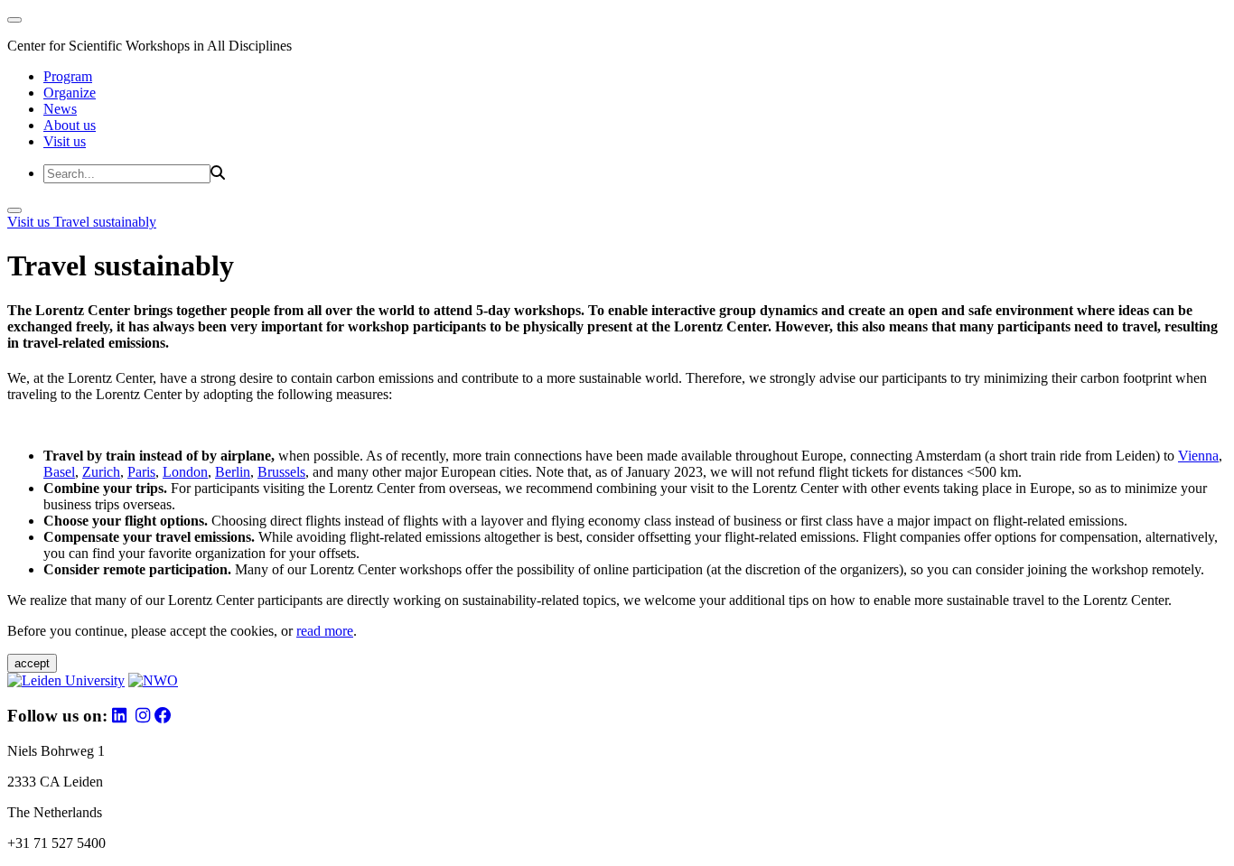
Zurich (101, 472)
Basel (59, 472)
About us (69, 125)
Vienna (1198, 455)
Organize (69, 92)
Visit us (64, 141)
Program (67, 76)
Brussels (281, 472)
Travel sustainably (104, 221)
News (60, 108)
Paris (141, 472)
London (185, 472)
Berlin (232, 472)
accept (32, 663)
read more (324, 630)
